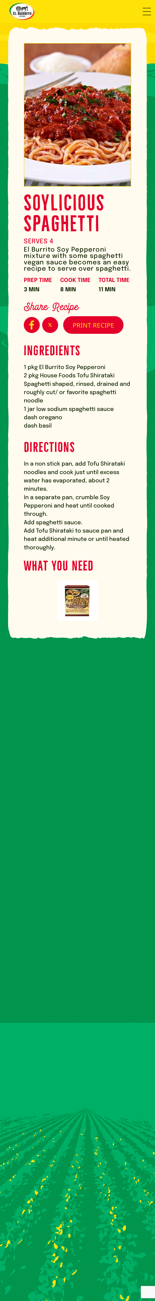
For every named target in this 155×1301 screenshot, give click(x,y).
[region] (102, 1269)
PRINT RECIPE (93, 325)
